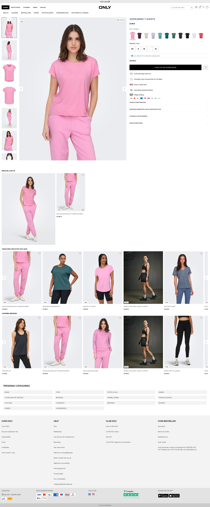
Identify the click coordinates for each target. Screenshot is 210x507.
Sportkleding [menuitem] (47, 13)
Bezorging (57, 442)
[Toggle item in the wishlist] (205, 67)
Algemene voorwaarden (62, 463)
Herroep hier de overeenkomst (64, 437)
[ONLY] (105, 8)
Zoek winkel (162, 442)
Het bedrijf (161, 426)
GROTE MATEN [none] (15, 7)
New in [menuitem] (5, 13)
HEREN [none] (35, 7)
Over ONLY (7, 421)
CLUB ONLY (111, 421)
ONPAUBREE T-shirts (142, 19)
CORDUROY (60, 403)
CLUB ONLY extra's (112, 431)
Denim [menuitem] (36, 13)
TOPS (58, 392)
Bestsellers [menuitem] (26, 13)
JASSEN (161, 392)
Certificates (5, 447)
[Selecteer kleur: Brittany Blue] (160, 35)
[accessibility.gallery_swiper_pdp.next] (9, 158)
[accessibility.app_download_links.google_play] (163, 497)
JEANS (7, 392)
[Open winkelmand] (207, 7)
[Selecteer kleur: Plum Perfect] (139, 35)
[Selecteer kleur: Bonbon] (133, 36)
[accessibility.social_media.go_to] (89, 495)
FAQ (55, 426)
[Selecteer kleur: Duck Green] (173, 35)
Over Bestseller (167, 421)
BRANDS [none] (43, 7)
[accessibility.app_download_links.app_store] (174, 497)
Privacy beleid (58, 473)
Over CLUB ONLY (112, 426)
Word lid (108, 437)
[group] (22, 281)
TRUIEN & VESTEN (165, 397)
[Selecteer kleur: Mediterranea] (166, 35)
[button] (132, 49)
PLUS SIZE (8, 403)
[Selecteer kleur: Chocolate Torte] (180, 35)
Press (3, 442)
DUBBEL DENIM (113, 397)
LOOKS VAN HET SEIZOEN (14, 397)
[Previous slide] (4, 278)
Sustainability (6, 437)
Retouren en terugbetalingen (63, 452)
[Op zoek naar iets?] (191, 7)
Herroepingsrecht (59, 468)
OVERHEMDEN (61, 408)
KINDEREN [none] (26, 7)
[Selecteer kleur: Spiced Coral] (201, 35)
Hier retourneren (59, 447)
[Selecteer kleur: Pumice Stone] (146, 35)
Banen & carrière (163, 431)
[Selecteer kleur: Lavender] (153, 35)
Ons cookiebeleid (59, 479)
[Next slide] (206, 278)
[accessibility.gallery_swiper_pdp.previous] (9, 19)
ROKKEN (162, 403)
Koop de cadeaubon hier (10, 431)
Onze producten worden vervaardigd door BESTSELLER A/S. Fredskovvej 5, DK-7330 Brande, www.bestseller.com (177, 448)
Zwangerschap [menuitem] (62, 13)
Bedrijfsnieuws (163, 437)
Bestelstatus (58, 431)
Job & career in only (8, 452)
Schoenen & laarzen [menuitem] (80, 13)
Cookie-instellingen (105, 505)
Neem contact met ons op (62, 458)
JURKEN (7, 408)
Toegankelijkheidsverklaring (63, 484)
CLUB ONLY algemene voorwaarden (118, 442)
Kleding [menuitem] (14, 13)
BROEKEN (59, 397)
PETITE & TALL (112, 392)
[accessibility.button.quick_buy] (83, 210)
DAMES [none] (5, 7)
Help (56, 421)
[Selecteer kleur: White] (194, 35)
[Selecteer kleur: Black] (187, 35)
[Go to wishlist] (203, 7)
